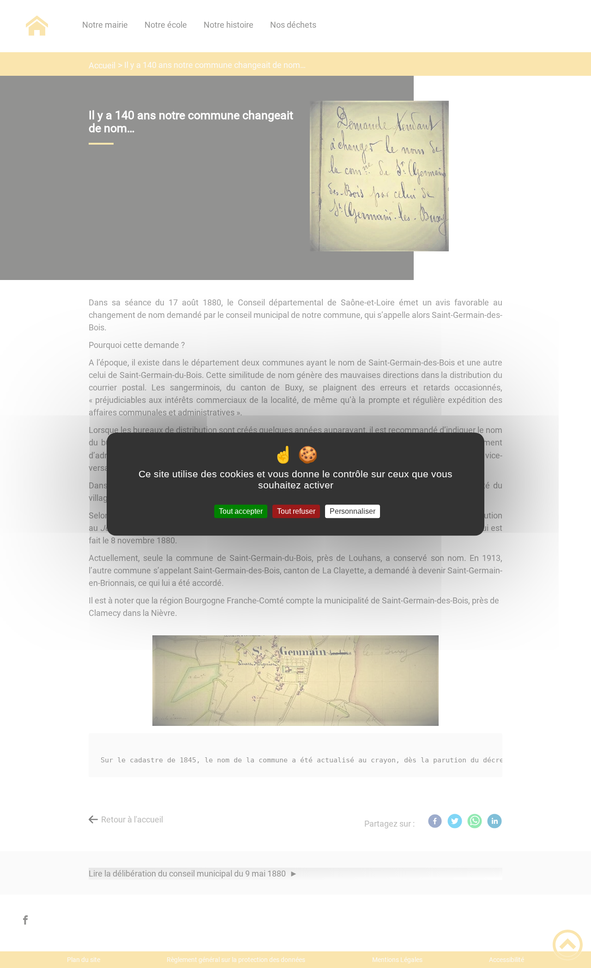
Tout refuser (296, 511)
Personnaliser (352, 511)
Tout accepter (241, 511)
